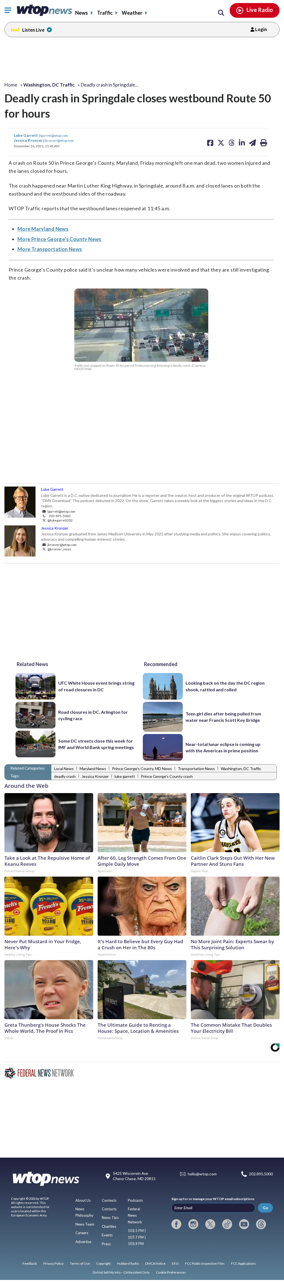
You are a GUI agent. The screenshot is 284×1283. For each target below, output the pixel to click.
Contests (109, 1200)
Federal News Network (135, 1215)
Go (265, 1207)
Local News (64, 768)
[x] (210, 1224)
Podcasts (135, 1200)
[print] (263, 142)
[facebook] (176, 1224)
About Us (83, 1200)
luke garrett (125, 776)
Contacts (109, 1209)
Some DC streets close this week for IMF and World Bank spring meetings (96, 744)
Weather (132, 13)
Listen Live (33, 29)
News (81, 13)
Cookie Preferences (171, 1272)
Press (106, 1244)
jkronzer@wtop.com (59, 140)
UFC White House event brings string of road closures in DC (96, 686)
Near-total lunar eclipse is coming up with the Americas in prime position (223, 747)
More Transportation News (49, 249)
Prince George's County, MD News (142, 768)
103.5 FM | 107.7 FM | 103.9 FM (137, 1237)
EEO (175, 1263)
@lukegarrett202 (60, 520)
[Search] (221, 13)
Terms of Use (80, 1263)
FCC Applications (243, 1263)
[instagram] (193, 1224)
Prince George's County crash (167, 776)
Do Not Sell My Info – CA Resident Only (121, 1272)
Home (10, 85)
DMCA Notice (155, 1263)
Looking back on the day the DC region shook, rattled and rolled (225, 686)
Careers (81, 1233)
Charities (109, 1226)
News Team (84, 1224)
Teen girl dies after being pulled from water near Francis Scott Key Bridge (223, 717)
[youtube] (244, 1224)
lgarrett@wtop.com (54, 135)
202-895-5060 (59, 516)
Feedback (29, 1263)
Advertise (83, 1241)
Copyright (103, 1263)
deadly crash (65, 776)
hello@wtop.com (202, 1173)
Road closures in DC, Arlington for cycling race (93, 715)
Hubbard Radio (128, 1263)
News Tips (110, 1217)
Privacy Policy (53, 1263)
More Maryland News (43, 229)
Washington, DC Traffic (241, 768)
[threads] (261, 1224)
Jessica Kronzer (28, 140)
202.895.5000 (261, 1173)
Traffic (105, 13)
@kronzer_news (59, 549)
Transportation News (196, 768)
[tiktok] (227, 1224)
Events (107, 1235)
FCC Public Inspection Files (205, 1263)
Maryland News (93, 768)
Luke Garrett (26, 135)
